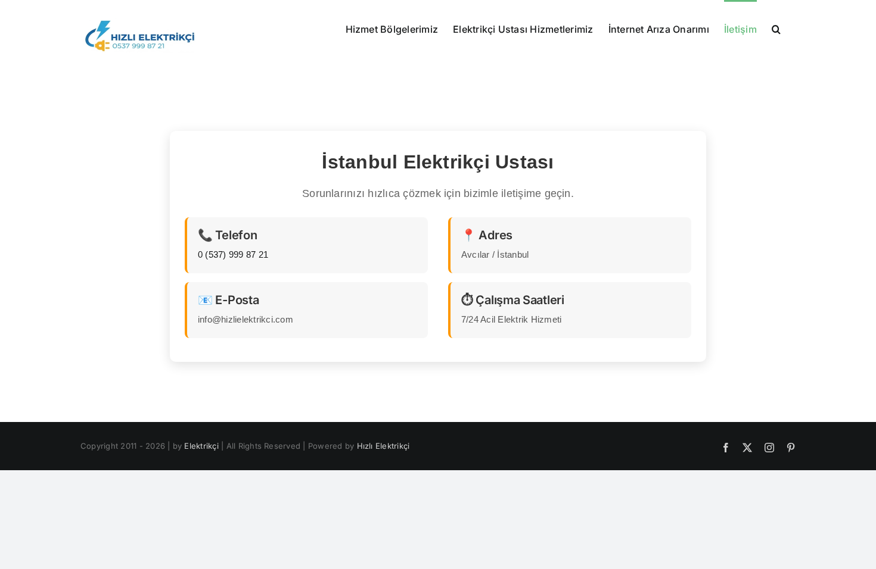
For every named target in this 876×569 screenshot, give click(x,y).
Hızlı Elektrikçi (383, 446)
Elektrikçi (201, 446)
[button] (776, 28)
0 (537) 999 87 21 (233, 254)
